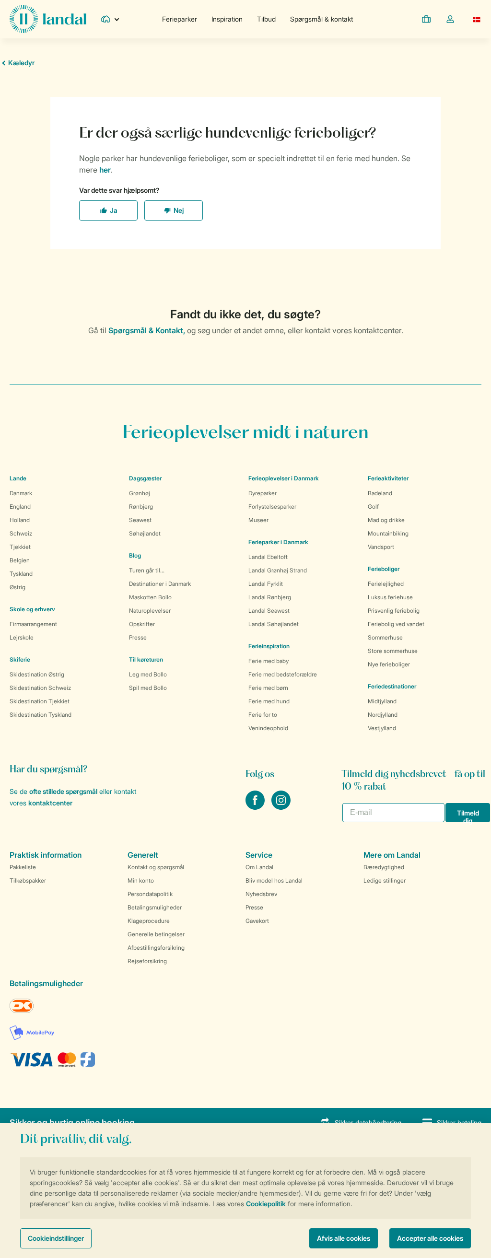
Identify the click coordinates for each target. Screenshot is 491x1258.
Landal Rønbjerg (269, 597)
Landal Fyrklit (265, 583)
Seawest (140, 520)
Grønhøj (139, 493)
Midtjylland (382, 701)
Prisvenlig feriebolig (394, 610)
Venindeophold (268, 728)
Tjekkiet (20, 546)
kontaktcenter (50, 803)
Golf (373, 506)
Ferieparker (179, 19)
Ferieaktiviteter (388, 478)
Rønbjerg (141, 506)
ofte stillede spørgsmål (63, 791)
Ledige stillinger (384, 880)
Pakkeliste (23, 867)
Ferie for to (262, 714)
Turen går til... (146, 570)
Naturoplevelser (150, 610)
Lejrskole (22, 637)
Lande (18, 478)
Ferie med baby (268, 660)
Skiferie (20, 659)
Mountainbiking (388, 533)
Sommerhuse (385, 637)
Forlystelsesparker (272, 506)
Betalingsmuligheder (155, 907)
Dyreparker (262, 493)
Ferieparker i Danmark (278, 542)
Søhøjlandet (145, 533)
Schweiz (21, 533)
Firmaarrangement (33, 624)
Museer (258, 520)
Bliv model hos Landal (274, 880)
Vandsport (381, 546)
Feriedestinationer (392, 686)
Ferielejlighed (386, 583)
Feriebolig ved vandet (396, 624)
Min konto (141, 880)
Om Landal (259, 867)
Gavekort (257, 920)
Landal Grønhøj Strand (277, 570)
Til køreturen (146, 659)
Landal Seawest (269, 610)
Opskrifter (142, 624)
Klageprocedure (149, 920)
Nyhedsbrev (261, 893)
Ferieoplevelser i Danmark (283, 478)
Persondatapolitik (150, 893)
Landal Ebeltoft (268, 556)
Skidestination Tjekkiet (40, 701)
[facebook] (256, 807)
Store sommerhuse (393, 650)
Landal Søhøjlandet (273, 624)
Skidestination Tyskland (40, 714)
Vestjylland (382, 728)
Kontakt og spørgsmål (156, 867)
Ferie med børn (268, 687)
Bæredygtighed (383, 867)
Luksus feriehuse (390, 597)
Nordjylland (382, 714)
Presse (138, 637)
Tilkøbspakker (28, 880)
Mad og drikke (386, 520)
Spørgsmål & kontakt (321, 19)
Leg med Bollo (148, 674)
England (20, 506)
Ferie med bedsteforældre (282, 674)
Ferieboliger (383, 568)
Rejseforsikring (147, 961)
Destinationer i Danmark (160, 583)
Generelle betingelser (156, 934)
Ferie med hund (269, 701)
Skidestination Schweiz (40, 687)
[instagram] (281, 807)
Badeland (380, 493)
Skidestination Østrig (37, 674)
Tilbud (266, 19)
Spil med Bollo (148, 687)
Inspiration (227, 19)
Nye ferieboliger (389, 664)
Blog (135, 555)
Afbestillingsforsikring (156, 947)
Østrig (17, 587)
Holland (20, 520)
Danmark (21, 493)
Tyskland (21, 573)
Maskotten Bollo (150, 597)
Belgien (20, 560)
